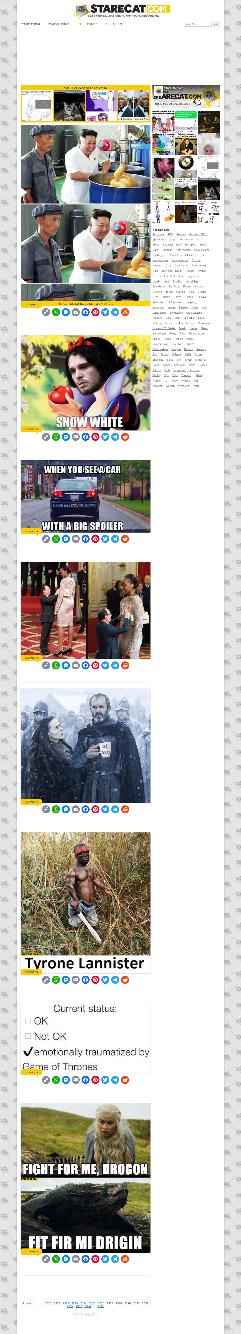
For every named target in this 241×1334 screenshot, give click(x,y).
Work (196, 386)
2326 (101, 1303)
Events (202, 270)
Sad (154, 354)
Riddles (188, 349)
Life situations (194, 312)
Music (182, 328)
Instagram (158, 307)
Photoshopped (197, 333)
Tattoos (156, 370)
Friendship (192, 281)
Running (201, 349)
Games (180, 291)
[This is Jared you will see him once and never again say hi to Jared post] (186, 189)
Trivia (199, 375)
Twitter (175, 380)
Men (180, 323)
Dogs (155, 270)
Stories (203, 365)
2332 (70, 1306)
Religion (176, 349)
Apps (173, 239)
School (164, 354)
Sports (167, 365)
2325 (92, 1303)
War (196, 380)
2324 (83, 1303)
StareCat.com (30, 24)
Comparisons (160, 260)
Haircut (166, 296)
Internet (183, 307)
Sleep (188, 359)
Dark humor (181, 265)
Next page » (85, 1315)
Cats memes (183, 249)
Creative (157, 265)
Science (176, 354)
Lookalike (189, 317)
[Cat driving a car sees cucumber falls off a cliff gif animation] (209, 189)
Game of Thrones (162, 291)
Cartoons (167, 249)
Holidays (202, 296)
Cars (155, 249)
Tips (166, 375)
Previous (28, 1303)
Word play (184, 386)
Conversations (179, 260)
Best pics (190, 244)
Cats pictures (202, 249)
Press (189, 338)
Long (177, 317)
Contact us (114, 24)
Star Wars (180, 365)
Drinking (167, 270)
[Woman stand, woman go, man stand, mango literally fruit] (163, 212)
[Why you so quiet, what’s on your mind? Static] (209, 167)
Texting (156, 375)
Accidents (158, 234)
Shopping (157, 359)
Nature (193, 328)
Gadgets (199, 286)
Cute (168, 265)
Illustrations (158, 302)
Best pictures (88, 24)
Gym (155, 296)
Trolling (156, 380)
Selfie (188, 354)
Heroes (189, 296)
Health (177, 296)
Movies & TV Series (164, 328)
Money (190, 323)
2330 (136, 1303)
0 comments (31, 305)
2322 (66, 1303)
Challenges (158, 255)
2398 (101, 1306)
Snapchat (200, 359)
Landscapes (159, 312)
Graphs (201, 291)
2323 (74, 1303)
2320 (48, 1303)
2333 (79, 1306)
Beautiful (168, 244)
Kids (204, 307)
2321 (57, 1303)
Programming (160, 344)
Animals (181, 234)
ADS (170, 234)
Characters (175, 255)
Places (156, 338)
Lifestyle (157, 317)
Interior (172, 307)
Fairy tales (193, 276)
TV (165, 380)
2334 (88, 1306)
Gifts (191, 291)
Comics (202, 255)
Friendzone (158, 286)
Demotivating (199, 265)
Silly (179, 359)
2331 (145, 1303)
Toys (175, 375)
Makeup (157, 323)
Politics (178, 338)
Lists (168, 317)
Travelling (186, 375)
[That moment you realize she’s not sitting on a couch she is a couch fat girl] (186, 144)
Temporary (179, 370)
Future (187, 286)
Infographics (176, 302)
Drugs (178, 270)
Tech (167, 370)
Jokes (194, 307)
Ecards (190, 270)
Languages (176, 312)
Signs (170, 359)
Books (203, 244)
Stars (192, 365)
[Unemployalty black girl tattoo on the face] (163, 167)
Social (155, 365)
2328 (119, 1303)
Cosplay (196, 260)
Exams (156, 276)
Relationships (160, 349)
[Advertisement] (120, 55)
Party (173, 333)
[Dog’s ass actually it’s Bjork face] (209, 144)
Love (201, 317)
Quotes (191, 344)
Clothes (189, 255)
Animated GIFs (198, 234)
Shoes (198, 354)
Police (167, 338)
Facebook (170, 276)
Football (177, 281)
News (204, 328)
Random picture (59, 24)
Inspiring (191, 302)
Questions (177, 344)
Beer (179, 244)
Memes (169, 323)
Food (167, 281)
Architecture (186, 239)
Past (182, 333)
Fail (181, 276)
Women (170, 386)
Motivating (204, 323)
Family (156, 281)
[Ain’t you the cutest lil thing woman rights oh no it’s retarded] (209, 212)
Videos (186, 380)
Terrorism (194, 370)
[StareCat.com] (120, 10)
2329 (127, 1303)
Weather (157, 386)
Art (198, 239)
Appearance (159, 239)
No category (159, 333)
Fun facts (174, 286)
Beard (155, 244)
